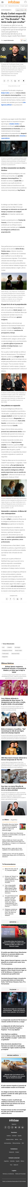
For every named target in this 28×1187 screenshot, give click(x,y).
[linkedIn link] (22, 1127)
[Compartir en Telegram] (18, 81)
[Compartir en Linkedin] (15, 81)
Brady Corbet (18, 650)
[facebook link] (5, 1127)
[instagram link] (12, 1127)
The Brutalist (5, 653)
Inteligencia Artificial (7, 650)
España (19, 1135)
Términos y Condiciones (8, 1173)
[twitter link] (9, 1127)
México (16, 1139)
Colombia (14, 1135)
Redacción (11, 1152)
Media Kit (16, 1164)
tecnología (17, 647)
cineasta (9, 647)
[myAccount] (25, 2)
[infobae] (14, 2)
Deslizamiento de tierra (10, 6)
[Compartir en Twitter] (11, 81)
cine (3, 647)
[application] (14, 148)
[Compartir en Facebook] (8, 81)
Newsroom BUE (15, 653)
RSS (23, 1143)
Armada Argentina (21, 6)
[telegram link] (19, 1127)
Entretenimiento (6, 10)
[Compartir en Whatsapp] (4, 81)
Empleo (17, 1152)
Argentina (6, 1161)
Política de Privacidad (20, 1173)
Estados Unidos (10, 1139)
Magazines (5, 656)
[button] (2, 2)
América (9, 1135)
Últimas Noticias (16, 1143)
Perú (21, 1139)
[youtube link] (15, 1127)
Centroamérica (7, 1143)
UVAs (3, 6)
